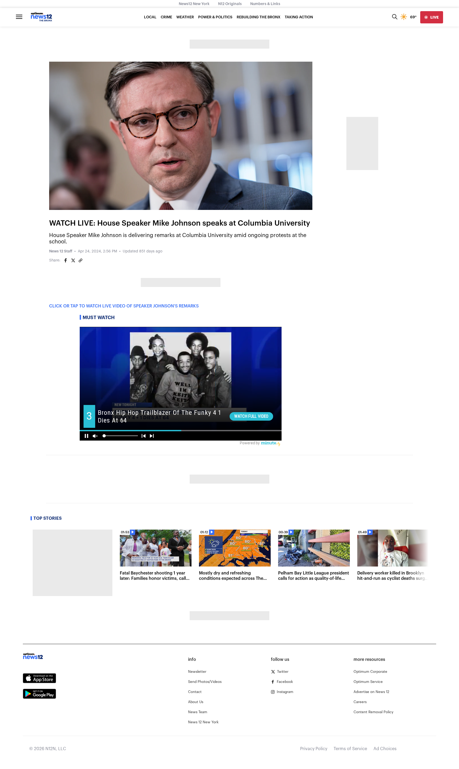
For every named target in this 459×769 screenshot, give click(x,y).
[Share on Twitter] (73, 260)
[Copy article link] (80, 260)
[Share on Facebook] (65, 260)
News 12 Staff (60, 251)
